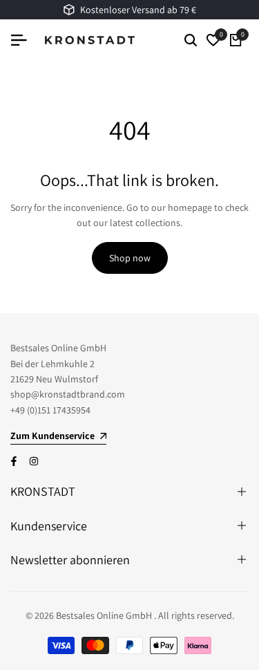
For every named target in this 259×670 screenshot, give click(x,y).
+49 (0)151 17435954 (50, 410)
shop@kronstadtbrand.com (67, 394)
